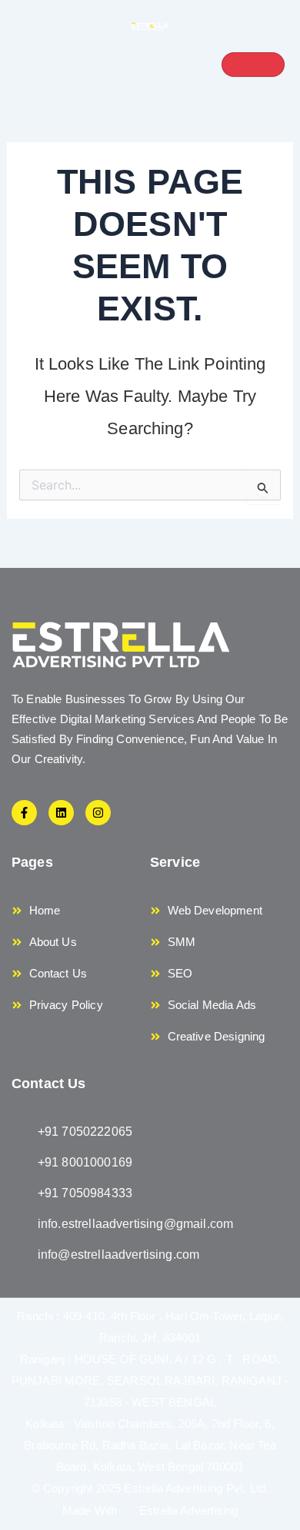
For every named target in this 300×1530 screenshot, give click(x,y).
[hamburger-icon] (253, 64)
